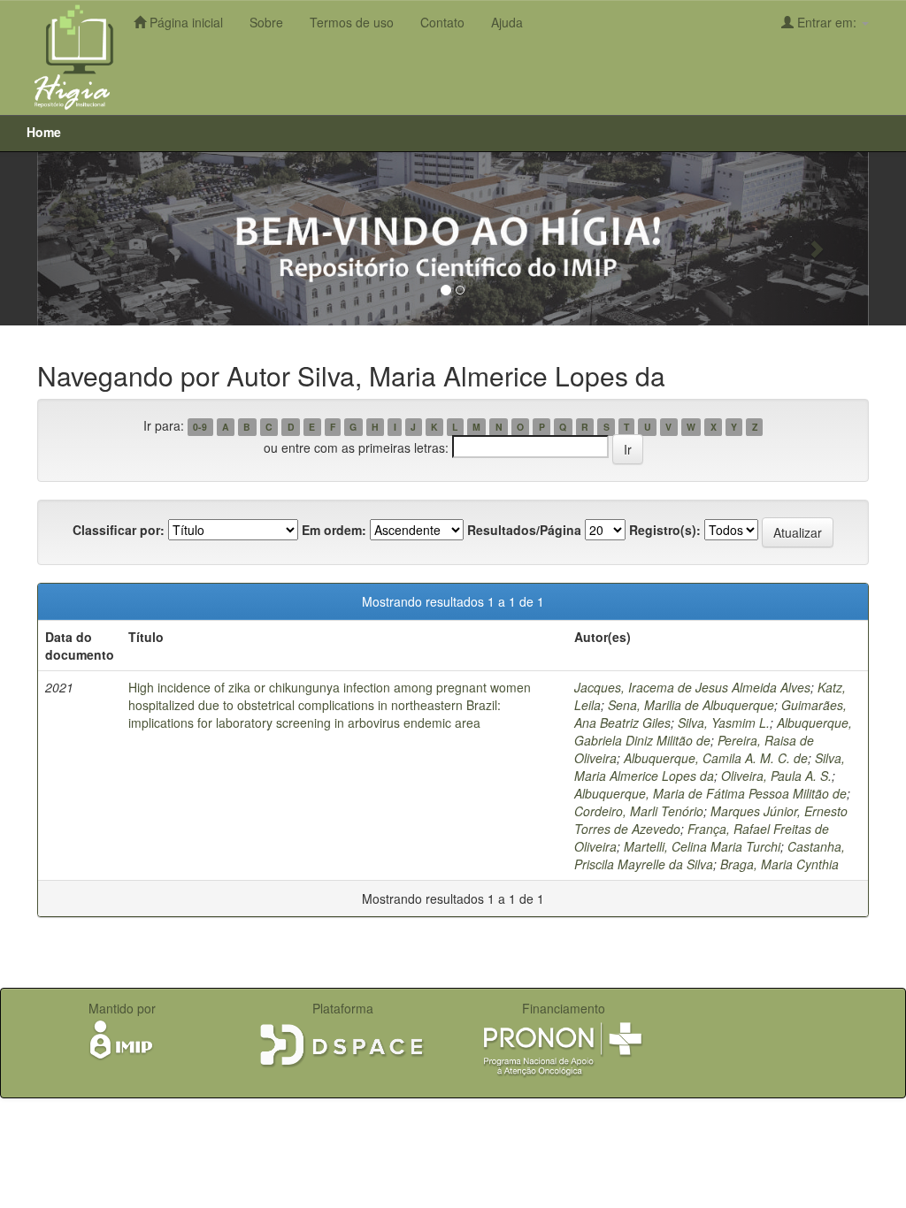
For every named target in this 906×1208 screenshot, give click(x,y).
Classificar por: (119, 530)
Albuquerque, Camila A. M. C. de (716, 758)
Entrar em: (827, 22)
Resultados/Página (524, 530)
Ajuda (507, 22)
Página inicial (184, 22)
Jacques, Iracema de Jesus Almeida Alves (692, 687)
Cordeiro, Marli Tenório (638, 811)
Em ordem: (334, 530)
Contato (442, 22)
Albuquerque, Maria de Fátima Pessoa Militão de (710, 793)
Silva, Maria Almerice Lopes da (709, 766)
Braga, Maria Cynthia (779, 864)
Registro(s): (665, 530)
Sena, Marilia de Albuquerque (691, 705)
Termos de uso (352, 22)
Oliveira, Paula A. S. (776, 775)
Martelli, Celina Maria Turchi (702, 846)
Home (44, 132)
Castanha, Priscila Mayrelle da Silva (709, 855)
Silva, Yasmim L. (724, 722)
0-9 (200, 426)
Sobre (266, 22)
